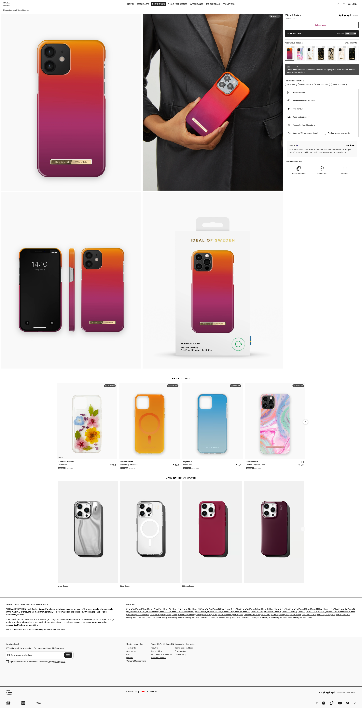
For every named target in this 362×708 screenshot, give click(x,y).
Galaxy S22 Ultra (133, 617)
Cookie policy (180, 654)
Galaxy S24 (238, 615)
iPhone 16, (196, 609)
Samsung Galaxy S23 (280, 615)
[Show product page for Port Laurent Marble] (351, 53)
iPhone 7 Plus (332, 612)
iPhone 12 (174, 612)
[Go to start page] (6, 4)
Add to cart (321, 34)
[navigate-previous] (305, 422)
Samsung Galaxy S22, (326, 615)
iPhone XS (245, 612)
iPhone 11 (237, 612)
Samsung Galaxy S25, (196, 615)
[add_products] (114, 462)
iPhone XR (268, 612)
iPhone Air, (167, 609)
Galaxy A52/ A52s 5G (151, 617)
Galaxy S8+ (307, 617)
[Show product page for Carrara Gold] (310, 53)
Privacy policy (180, 651)
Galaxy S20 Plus (218, 617)
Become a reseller (158, 658)
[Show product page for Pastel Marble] (300, 53)
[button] (338, 692)
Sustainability (156, 651)
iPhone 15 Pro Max (281, 609)
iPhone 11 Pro (227, 612)
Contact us (131, 651)
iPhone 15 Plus (267, 609)
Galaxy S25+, (212, 615)
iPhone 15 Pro (254, 609)
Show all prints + (352, 43)
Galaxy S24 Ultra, (262, 615)
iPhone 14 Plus (316, 609)
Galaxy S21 (166, 617)
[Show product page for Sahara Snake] (331, 53)
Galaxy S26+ (165, 615)
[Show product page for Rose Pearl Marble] (341, 53)
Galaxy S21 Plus (178, 617)
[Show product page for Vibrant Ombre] (289, 53)
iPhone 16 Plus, (218, 609)
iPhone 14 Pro (303, 609)
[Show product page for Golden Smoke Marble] (320, 53)
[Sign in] (338, 4)
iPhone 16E (186, 609)
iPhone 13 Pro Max (137, 612)
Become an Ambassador (161, 654)
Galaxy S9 (277, 617)
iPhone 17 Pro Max (154, 609)
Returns (129, 658)
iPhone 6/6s (343, 612)
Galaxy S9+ (287, 617)
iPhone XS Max (257, 612)
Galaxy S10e (267, 617)
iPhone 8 (301, 612)
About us (155, 648)
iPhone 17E (176, 609)
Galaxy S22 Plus (343, 615)
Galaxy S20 (205, 617)
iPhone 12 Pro (164, 612)
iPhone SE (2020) (289, 612)
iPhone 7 (321, 612)
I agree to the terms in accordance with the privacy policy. (38, 661)
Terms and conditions (184, 648)
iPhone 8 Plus (311, 612)
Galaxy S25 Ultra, (225, 615)
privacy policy (59, 661)
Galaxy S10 (245, 617)
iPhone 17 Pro (140, 609)
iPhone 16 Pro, (206, 609)
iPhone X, (277, 612)
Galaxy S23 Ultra (309, 615)
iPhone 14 (293, 609)
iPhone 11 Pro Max (214, 612)
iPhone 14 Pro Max (330, 609)
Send (68, 655)
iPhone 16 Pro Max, (232, 609)
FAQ (128, 654)
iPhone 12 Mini (200, 612)
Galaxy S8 (297, 617)
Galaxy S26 (155, 615)
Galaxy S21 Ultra (192, 617)
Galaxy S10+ (256, 617)
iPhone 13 (342, 609)
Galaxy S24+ (249, 615)
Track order (131, 648)
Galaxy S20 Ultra (233, 617)
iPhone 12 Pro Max (186, 612)
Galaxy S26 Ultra (179, 615)
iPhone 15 (244, 609)
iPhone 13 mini (152, 612)
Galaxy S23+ (295, 615)
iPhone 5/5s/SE (142, 615)
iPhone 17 (130, 609)
